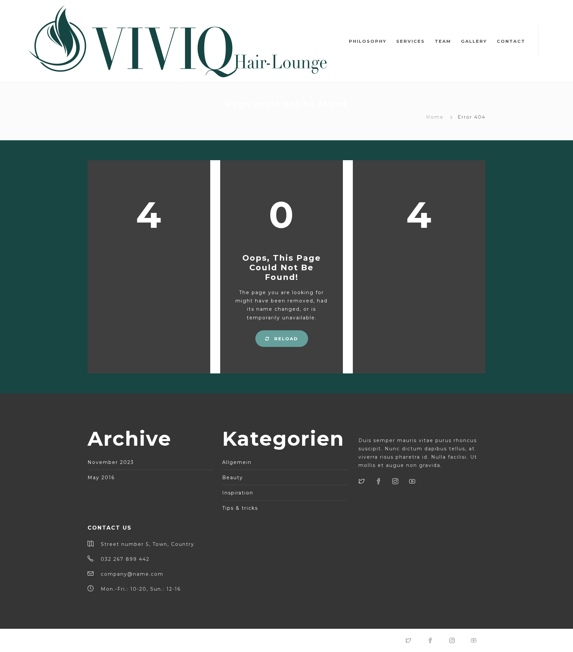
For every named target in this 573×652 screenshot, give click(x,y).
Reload (285, 338)
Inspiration (237, 493)
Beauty (232, 478)
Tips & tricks (240, 508)
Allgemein (237, 462)
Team (443, 41)
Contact (511, 41)
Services (410, 41)
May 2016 (101, 478)
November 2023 (111, 462)
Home (435, 117)
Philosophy (367, 41)
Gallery (474, 41)
